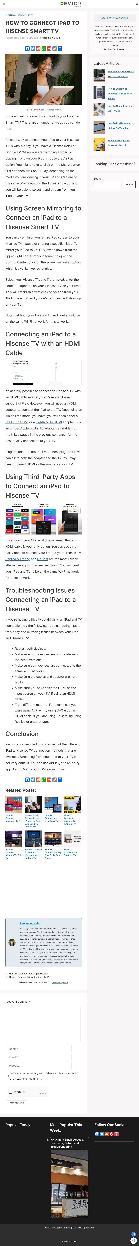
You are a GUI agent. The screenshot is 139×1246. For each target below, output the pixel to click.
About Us (54, 1228)
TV (32, 15)
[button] (137, 4)
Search (98, 178)
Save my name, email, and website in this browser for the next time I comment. (44, 1076)
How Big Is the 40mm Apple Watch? (28, 973)
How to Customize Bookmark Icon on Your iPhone (120, 93)
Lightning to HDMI (49, 422)
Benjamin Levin (30, 923)
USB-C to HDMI (16, 422)
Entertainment (23, 15)
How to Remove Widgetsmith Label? (29, 977)
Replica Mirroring (17, 559)
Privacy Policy (65, 1228)
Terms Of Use (78, 1228)
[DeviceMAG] (70, 4)
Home (47, 1228)
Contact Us (90, 1228)
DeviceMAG (10, 15)
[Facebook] (27, 48)
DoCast (42, 559)
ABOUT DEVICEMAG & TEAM (115, 18)
